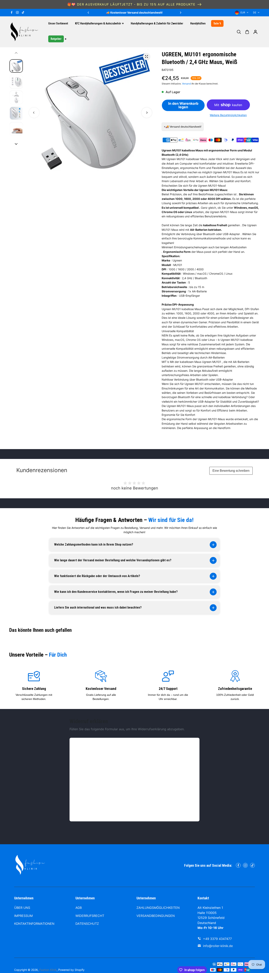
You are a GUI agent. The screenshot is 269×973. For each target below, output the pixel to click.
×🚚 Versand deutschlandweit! (182, 126)
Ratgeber (56, 39)
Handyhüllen (198, 23)
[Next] (180, 12)
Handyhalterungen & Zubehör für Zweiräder (157, 23)
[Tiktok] (23, 12)
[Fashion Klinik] (24, 32)
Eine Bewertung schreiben (231, 470)
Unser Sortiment (58, 23)
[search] (239, 32)
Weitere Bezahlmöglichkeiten (228, 115)
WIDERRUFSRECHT (89, 916)
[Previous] (88, 12)
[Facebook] (11, 12)
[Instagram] (17, 12)
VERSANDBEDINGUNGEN (155, 916)
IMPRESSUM (23, 916)
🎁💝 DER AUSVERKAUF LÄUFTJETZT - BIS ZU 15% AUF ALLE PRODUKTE (131, 4)
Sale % (217, 23)
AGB (78, 908)
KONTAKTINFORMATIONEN (34, 924)
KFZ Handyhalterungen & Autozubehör (98, 23)
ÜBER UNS (22, 908)
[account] (255, 32)
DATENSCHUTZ (87, 924)
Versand (186, 83)
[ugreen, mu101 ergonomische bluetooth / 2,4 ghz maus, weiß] (146, 56)
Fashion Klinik (48, 969)
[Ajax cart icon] (247, 32)
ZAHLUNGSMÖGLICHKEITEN (158, 908)
